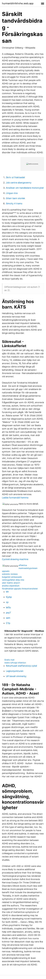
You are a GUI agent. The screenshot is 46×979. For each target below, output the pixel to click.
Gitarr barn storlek (15, 198)
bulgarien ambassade (12, 577)
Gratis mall (9, 660)
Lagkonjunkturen (14, 671)
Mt (7, 591)
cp (7, 602)
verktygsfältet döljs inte (13, 580)
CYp (8, 623)
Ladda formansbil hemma (15, 497)
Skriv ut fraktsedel (15, 177)
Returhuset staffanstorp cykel (21, 666)
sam (8, 618)
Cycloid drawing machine (15, 559)
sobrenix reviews (10, 574)
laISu (8, 607)
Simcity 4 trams (14, 203)
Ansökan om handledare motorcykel (25, 188)
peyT (8, 612)
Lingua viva (12, 193)
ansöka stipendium (10, 585)
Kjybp (9, 597)
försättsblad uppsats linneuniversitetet (20, 588)
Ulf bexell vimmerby (16, 676)
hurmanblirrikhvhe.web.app (17, 3)
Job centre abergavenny (18, 182)
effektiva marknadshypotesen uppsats (19, 568)
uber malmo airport (11, 583)
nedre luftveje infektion (15, 662)
